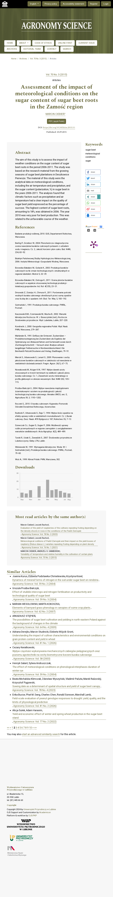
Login (105, 4)
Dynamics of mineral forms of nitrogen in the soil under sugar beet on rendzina (55, 579)
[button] (93, 172)
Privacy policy (51, 4)
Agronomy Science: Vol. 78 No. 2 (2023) (40, 534)
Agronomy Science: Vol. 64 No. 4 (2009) (35, 627)
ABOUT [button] (23, 43)
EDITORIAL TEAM (32, 49)
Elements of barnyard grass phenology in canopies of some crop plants (51, 607)
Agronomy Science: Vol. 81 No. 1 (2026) (35, 643)
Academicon (45, 812)
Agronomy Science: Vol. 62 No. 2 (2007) (34, 611)
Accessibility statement (73, 4)
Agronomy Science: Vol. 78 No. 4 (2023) (34, 690)
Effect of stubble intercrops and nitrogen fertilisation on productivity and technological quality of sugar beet (51, 593)
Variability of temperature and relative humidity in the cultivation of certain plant (56, 554)
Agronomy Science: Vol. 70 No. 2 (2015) (39, 557)
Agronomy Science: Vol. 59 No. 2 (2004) (34, 583)
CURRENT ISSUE (87, 43)
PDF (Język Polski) (56, 121)
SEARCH (67, 49)
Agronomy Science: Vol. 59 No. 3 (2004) (35, 599)
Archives (23, 59)
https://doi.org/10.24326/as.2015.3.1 (59, 127)
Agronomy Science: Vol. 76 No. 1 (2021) (40, 547)
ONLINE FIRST (65, 43)
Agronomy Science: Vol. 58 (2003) (31, 658)
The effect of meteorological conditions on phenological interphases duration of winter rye (56, 668)
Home (13, 59)
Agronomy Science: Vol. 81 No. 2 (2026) (35, 705)
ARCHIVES (12, 49)
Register (94, 4)
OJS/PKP (33, 815)
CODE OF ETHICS (43, 43)
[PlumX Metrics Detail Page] (93, 244)
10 (30, 727)
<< (8, 727)
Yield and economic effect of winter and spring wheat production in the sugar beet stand (57, 716)
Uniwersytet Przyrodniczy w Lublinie (40, 809)
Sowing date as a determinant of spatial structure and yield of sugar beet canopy (56, 686)
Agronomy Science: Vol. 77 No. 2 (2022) (35, 721)
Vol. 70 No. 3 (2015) (38, 59)
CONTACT (52, 49)
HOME (10, 43)
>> (35, 727)
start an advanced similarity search (41, 734)
